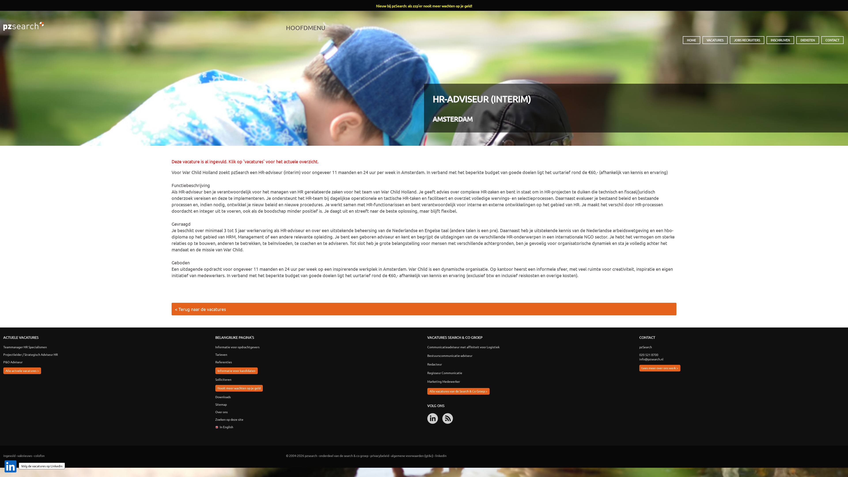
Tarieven (221, 354)
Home (691, 40)
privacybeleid (379, 456)
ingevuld (9, 456)
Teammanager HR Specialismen (25, 347)
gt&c (429, 456)
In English (226, 427)
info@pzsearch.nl (651, 359)
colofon (39, 456)
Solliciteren (223, 379)
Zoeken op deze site (229, 419)
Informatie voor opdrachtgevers (237, 347)
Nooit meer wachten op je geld (239, 388)
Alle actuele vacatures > (22, 371)
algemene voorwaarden (407, 456)
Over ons (221, 412)
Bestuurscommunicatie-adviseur (449, 356)
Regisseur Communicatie (444, 373)
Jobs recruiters (747, 40)
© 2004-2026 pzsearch (301, 456)
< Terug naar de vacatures (200, 309)
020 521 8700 (648, 355)
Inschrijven (780, 40)
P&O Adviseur (13, 362)
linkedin (441, 456)
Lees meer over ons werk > (660, 368)
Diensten (808, 40)
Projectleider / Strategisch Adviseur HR (30, 354)
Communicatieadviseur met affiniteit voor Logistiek (463, 347)
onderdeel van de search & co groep (343, 456)
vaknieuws (24, 456)
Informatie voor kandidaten (237, 371)
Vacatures (715, 40)
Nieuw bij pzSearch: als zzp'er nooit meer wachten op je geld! (424, 6)
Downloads (223, 397)
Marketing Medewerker (443, 381)
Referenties (223, 362)
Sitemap (221, 404)
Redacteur (434, 364)
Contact (832, 40)
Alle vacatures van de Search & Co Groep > (458, 391)
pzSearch (23, 26)
